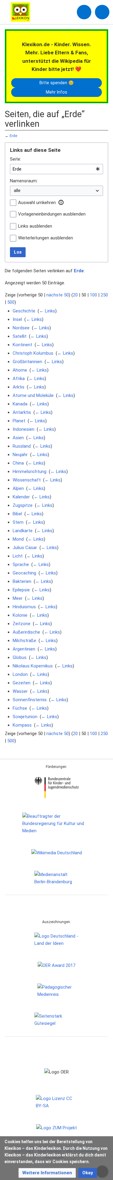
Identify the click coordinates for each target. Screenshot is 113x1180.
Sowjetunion (25, 716)
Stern (18, 522)
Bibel (17, 513)
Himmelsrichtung (29, 471)
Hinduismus (24, 606)
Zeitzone (21, 623)
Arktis (18, 387)
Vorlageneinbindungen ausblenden (52, 214)
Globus (20, 657)
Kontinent (22, 344)
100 (93, 295)
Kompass (22, 725)
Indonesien (23, 429)
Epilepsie (21, 590)
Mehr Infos (56, 92)
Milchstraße (24, 640)
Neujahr (20, 454)
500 (10, 302)
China (18, 463)
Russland (22, 446)
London (20, 674)
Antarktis (22, 412)
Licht (18, 556)
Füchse (20, 708)
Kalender (21, 497)
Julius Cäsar (25, 547)
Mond (18, 539)
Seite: (15, 159)
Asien (18, 437)
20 (75, 295)
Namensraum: (24, 181)
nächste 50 (57, 295)
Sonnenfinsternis (30, 699)
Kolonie (20, 615)
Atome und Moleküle (33, 395)
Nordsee (21, 328)
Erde (13, 135)
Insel (17, 319)
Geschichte (24, 311)
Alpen (18, 488)
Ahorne (20, 370)
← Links (47, 311)
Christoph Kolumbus (33, 353)
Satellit (20, 336)
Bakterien (22, 581)
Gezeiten (21, 683)
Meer (18, 598)
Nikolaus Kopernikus (33, 666)
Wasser (20, 691)
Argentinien (24, 649)
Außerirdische (26, 632)
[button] (61, 202)
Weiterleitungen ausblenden (45, 238)
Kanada (20, 404)
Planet (19, 421)
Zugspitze (23, 505)
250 (104, 295)
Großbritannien (27, 361)
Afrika (19, 378)
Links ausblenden (35, 226)
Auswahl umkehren (37, 202)
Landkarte (23, 530)
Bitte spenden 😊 (56, 82)
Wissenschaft (27, 480)
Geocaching (24, 573)
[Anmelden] (84, 12)
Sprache (21, 564)
